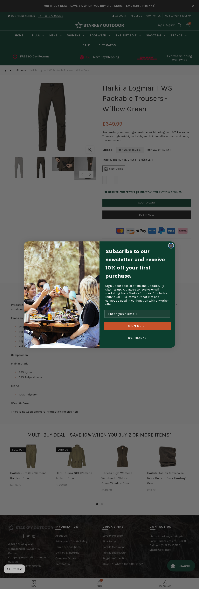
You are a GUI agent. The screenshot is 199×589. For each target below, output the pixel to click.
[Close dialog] (171, 245)
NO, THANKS (137, 338)
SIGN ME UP (137, 326)
